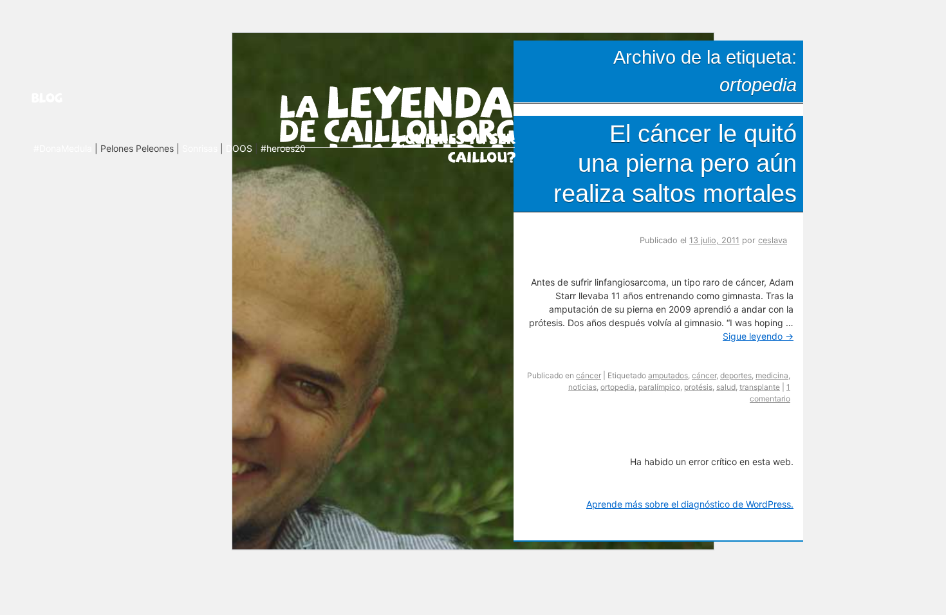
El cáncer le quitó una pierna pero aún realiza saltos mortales (675, 163)
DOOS (239, 148)
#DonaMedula (62, 148)
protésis (698, 387)
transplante (759, 387)
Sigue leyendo (758, 336)
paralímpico (659, 387)
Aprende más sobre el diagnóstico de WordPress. (689, 504)
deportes (736, 375)
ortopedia (617, 387)
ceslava (772, 240)
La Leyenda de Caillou (397, 114)
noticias (582, 387)
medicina (772, 375)
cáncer (588, 375)
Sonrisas (200, 148)
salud (726, 387)
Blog (63, 98)
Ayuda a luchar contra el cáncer (456, 147)
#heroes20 (283, 148)
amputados (668, 375)
